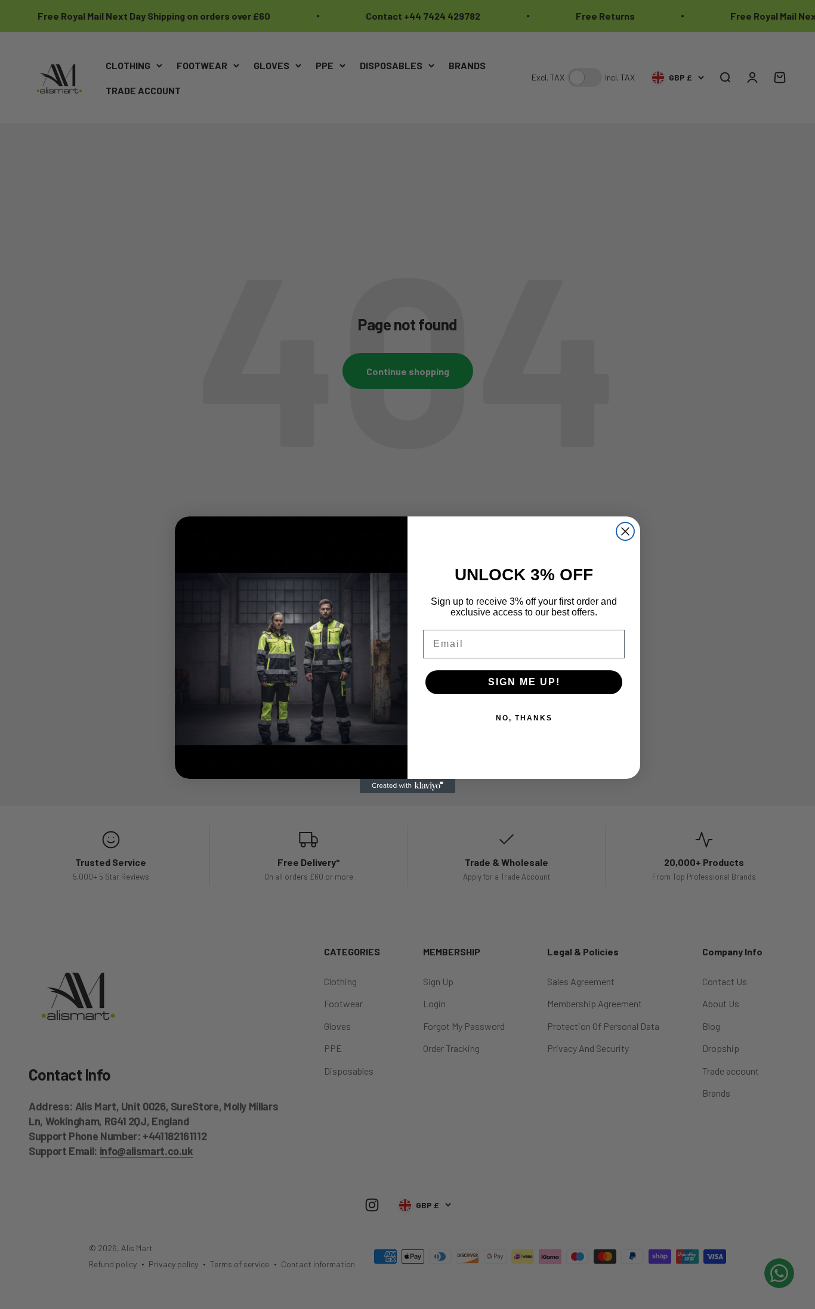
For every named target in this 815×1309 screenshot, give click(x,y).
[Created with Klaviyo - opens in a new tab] (407, 786)
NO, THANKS (524, 718)
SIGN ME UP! (524, 682)
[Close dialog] (625, 531)
